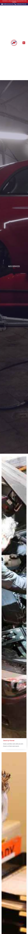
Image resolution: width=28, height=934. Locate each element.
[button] (24, 42)
